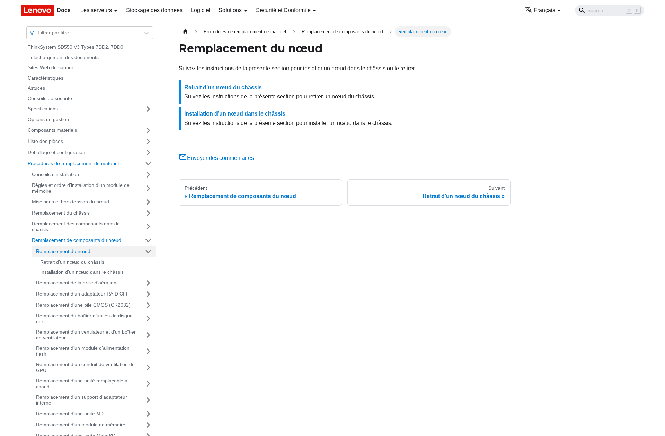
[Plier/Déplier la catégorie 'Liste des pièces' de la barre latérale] (148, 141)
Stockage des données (154, 10)
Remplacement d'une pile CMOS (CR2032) (83, 305)
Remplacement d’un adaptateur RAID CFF (82, 294)
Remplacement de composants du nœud (76, 240)
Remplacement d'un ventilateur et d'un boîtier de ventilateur (86, 335)
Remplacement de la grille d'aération (76, 282)
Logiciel (200, 10)
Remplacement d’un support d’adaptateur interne (81, 400)
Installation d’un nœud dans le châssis (82, 272)
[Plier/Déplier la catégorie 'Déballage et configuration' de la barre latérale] (148, 152)
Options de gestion (48, 119)
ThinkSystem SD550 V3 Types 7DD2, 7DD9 (75, 47)
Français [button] (544, 10)
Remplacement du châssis (61, 213)
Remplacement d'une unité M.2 (70, 413)
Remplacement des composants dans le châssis (76, 227)
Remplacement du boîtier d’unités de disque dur (84, 319)
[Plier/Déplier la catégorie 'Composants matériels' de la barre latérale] (148, 130)
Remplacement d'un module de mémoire (80, 424)
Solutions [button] (230, 10)
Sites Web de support (51, 67)
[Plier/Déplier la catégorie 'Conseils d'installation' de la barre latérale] (148, 174)
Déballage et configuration (56, 152)
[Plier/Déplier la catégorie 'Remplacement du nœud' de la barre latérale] (148, 251)
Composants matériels (52, 130)
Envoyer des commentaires (220, 158)
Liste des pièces (45, 141)
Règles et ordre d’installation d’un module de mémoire (81, 188)
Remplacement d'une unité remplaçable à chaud (81, 384)
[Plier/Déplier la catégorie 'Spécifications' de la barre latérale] (148, 109)
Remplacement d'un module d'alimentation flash (83, 351)
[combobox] (38, 33)
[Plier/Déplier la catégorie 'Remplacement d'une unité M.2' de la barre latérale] (148, 413)
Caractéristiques (45, 78)
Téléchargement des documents (63, 57)
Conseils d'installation (55, 174)
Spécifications (43, 108)
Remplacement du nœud (63, 251)
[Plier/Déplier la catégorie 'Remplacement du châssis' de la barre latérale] (148, 213)
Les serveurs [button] (96, 10)
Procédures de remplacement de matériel (73, 163)
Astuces (36, 88)
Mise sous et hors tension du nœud (70, 202)
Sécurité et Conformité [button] (283, 10)
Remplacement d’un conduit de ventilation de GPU (85, 367)
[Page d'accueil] (185, 31)
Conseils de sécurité (50, 98)
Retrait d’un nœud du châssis (72, 262)
